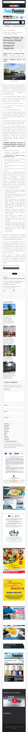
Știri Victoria (11, 30)
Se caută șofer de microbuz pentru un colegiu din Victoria (8, 359)
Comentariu (7, 390)
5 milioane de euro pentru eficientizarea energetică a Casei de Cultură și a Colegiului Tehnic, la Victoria (9, 340)
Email (5, 411)
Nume (6, 405)
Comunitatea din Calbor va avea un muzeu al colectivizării (12, 287)
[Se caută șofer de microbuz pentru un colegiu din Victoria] (9, 351)
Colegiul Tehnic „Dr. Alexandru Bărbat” (11, 268)
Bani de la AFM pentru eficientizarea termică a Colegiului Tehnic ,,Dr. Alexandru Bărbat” (9, 376)
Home (4, 30)
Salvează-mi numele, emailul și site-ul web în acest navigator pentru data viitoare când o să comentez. (6, 431)
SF (12, 50)
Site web (6, 417)
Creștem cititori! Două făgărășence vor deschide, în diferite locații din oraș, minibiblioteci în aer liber (14, 283)
